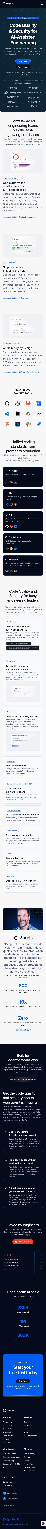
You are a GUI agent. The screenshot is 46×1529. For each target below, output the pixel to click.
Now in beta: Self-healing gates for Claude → (23, 18)
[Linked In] (9, 1519)
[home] (8, 3)
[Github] (4, 1519)
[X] (18, 1519)
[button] (42, 4)
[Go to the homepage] (10, 1410)
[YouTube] (13, 1519)
